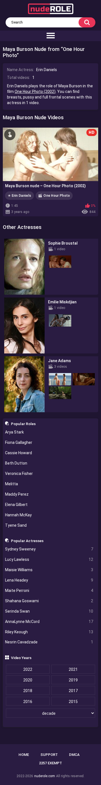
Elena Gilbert (16, 504)
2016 (27, 701)
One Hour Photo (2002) (35, 91)
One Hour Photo (56, 196)
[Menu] (50, 36)
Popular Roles (23, 423)
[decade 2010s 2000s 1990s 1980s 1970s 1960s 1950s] (50, 713)
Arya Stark (14, 432)
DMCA (74, 755)
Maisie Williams (49, 570)
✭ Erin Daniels (19, 196)
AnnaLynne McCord (49, 621)
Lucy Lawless (49, 559)
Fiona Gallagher (18, 442)
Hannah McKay (18, 515)
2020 (27, 680)
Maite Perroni (49, 590)
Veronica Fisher (19, 473)
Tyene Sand (16, 525)
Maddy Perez (17, 494)
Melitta (11, 484)
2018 (27, 690)
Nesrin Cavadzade (49, 642)
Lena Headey (49, 580)
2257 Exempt (50, 763)
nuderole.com (44, 776)
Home (24, 755)
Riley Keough (49, 632)
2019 (73, 680)
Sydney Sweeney (49, 549)
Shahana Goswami (49, 601)
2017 (73, 690)
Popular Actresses (27, 540)
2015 (73, 701)
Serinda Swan (49, 611)
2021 (73, 669)
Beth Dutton (16, 463)
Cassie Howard (18, 453)
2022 (27, 669)
